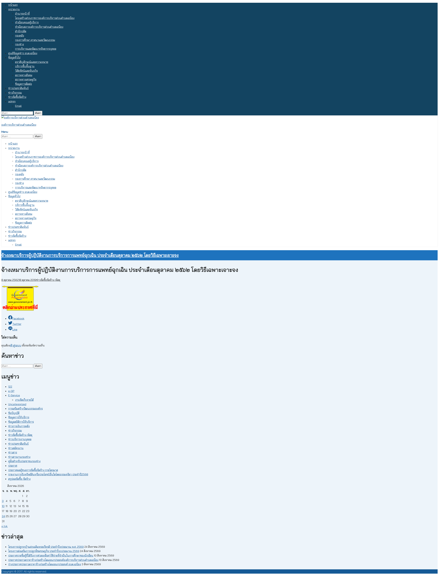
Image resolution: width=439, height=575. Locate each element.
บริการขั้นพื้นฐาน (24, 66)
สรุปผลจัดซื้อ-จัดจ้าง (19, 479)
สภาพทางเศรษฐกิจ (25, 79)
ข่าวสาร (12, 452)
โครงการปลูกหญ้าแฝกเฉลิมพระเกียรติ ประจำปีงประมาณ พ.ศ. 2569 (46, 546)
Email (18, 106)
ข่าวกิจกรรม (15, 92)
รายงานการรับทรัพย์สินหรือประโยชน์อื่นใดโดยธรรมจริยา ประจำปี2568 (48, 474)
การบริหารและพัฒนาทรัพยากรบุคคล (35, 48)
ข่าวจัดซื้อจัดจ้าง (17, 97)
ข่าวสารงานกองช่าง (19, 457)
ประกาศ (12, 465)
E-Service (14, 395)
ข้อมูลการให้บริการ (18, 417)
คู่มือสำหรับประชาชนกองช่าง (24, 461)
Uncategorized (17, 404)
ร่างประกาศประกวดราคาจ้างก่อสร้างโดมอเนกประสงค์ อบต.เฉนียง (44, 564)
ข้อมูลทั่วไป (14, 57)
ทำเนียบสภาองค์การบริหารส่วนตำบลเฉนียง (39, 26)
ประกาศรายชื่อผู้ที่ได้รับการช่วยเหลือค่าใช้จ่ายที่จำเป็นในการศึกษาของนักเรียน (50, 555)
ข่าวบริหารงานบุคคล (19, 439)
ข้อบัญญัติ (13, 413)
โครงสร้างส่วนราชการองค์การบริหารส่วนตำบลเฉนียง (44, 18)
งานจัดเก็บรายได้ (24, 399)
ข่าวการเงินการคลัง (19, 426)
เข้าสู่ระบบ (15, 345)
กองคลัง (19, 35)
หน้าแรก (13, 5)
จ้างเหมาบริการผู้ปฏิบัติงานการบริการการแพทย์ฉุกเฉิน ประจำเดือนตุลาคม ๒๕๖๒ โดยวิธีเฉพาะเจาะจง (90, 255)
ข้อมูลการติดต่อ (23, 84)
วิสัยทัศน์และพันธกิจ (26, 70)
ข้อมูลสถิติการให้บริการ (21, 421)
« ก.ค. (4, 526)
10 (3, 506)
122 (10, 386)
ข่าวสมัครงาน (15, 448)
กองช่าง (19, 44)
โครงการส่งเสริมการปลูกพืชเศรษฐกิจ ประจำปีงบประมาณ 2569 (43, 551)
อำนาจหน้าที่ (22, 13)
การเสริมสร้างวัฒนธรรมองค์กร (25, 408)
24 (3, 516)
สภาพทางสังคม (23, 75)
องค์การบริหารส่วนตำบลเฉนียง (18, 124)
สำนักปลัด (20, 31)
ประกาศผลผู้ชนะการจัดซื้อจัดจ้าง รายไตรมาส (33, 470)
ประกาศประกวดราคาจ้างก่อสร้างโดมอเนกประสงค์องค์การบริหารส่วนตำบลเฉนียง (53, 560)
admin (12, 101)
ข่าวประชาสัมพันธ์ (18, 88)
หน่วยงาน (14, 9)
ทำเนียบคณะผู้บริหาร (27, 22)
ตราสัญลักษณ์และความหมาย (31, 62)
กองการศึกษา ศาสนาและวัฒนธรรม (35, 40)
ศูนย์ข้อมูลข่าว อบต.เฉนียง (22, 53)
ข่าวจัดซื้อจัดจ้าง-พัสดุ (48, 280)
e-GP (11, 391)
